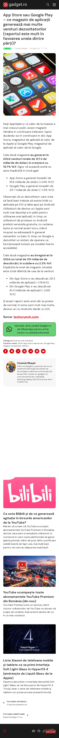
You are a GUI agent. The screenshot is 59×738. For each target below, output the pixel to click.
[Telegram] (30, 351)
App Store (28, 343)
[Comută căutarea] (48, 5)
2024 (20, 343)
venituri (25, 346)
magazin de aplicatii (12, 346)
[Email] (43, 351)
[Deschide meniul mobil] (54, 4)
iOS (22, 340)
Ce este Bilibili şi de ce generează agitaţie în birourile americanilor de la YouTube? (28, 518)
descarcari (38, 343)
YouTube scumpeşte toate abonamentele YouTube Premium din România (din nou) (28, 596)
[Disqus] (29, 433)
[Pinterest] (24, 351)
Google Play (49, 343)
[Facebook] (5, 351)
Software (29, 340)
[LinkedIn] (37, 351)
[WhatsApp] (11, 351)
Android (16, 340)
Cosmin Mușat (21, 48)
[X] (18, 351)
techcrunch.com (26, 317)
